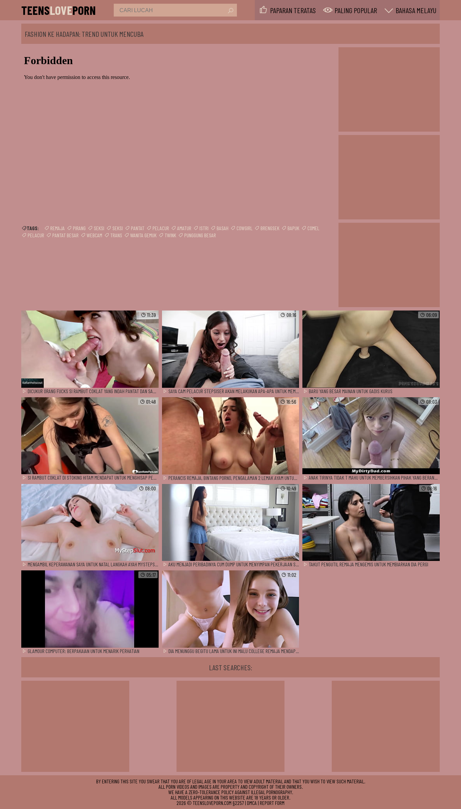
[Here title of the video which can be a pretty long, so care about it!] (90, 349)
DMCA (252, 803)
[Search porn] (230, 11)
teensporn (58, 10)
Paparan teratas (293, 10)
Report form (272, 803)
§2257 (238, 803)
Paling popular (355, 10)
